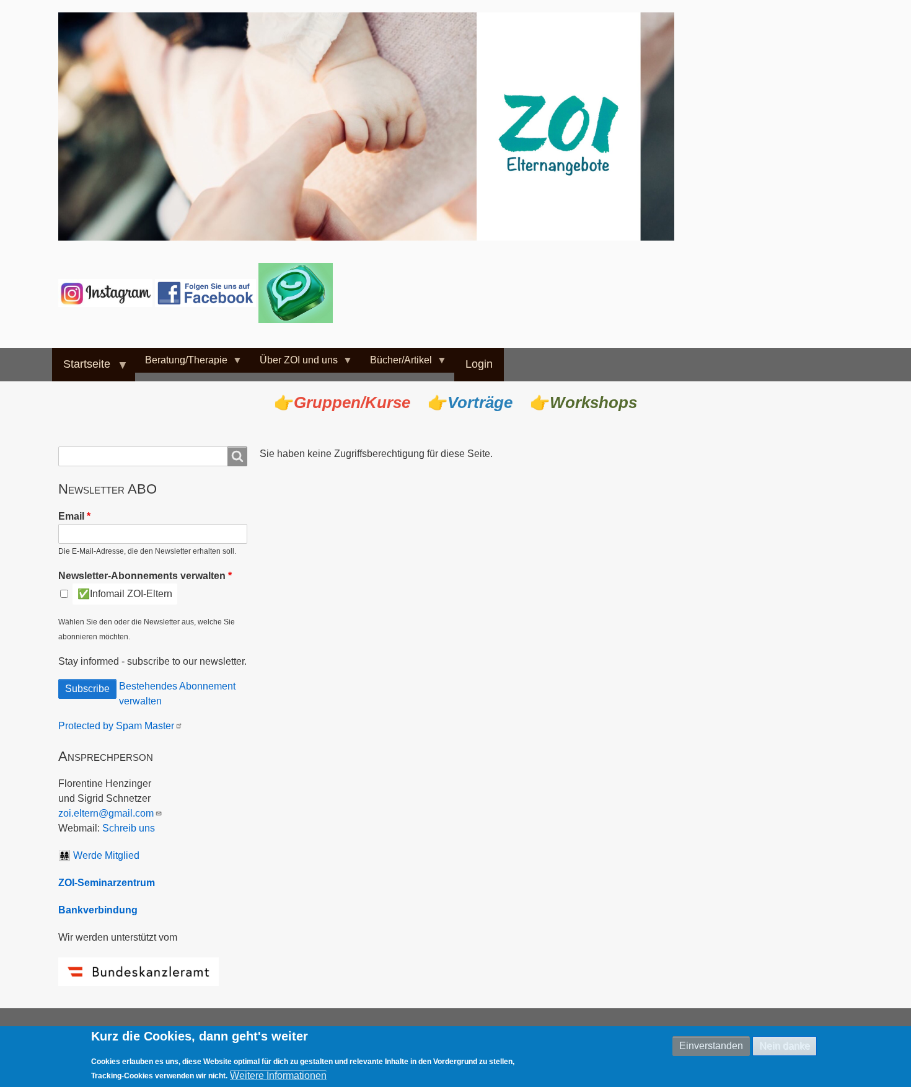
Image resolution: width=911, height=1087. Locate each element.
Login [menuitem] (479, 364)
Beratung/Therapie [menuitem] (181, 364)
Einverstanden (711, 1045)
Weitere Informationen (278, 1075)
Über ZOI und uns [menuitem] (294, 364)
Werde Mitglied (106, 855)
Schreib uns (128, 828)
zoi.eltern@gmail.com (106, 813)
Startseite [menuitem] (81, 369)
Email (71, 516)
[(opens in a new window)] (106, 292)
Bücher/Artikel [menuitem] (396, 364)
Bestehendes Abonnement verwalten (177, 693)
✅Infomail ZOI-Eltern (124, 593)
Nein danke (784, 1045)
